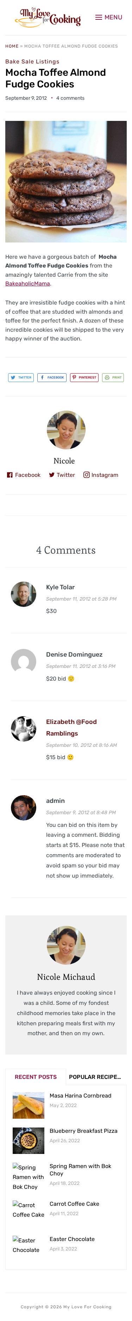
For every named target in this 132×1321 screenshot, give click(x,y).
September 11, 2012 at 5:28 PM (81, 599)
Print (116, 377)
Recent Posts (36, 1077)
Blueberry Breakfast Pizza (84, 1131)
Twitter (24, 377)
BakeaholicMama (27, 283)
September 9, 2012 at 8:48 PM (81, 813)
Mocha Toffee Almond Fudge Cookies (55, 78)
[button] (109, 17)
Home (12, 46)
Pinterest (87, 377)
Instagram (105, 475)
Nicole (64, 461)
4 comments (70, 98)
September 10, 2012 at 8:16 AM (81, 745)
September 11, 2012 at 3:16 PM (80, 666)
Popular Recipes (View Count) (98, 1077)
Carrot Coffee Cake (74, 1203)
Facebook (56, 377)
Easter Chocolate (72, 1239)
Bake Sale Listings (32, 61)
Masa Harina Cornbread (81, 1095)
